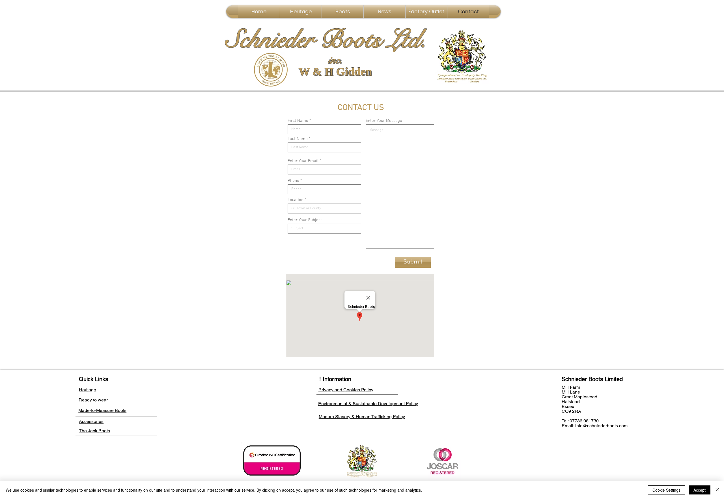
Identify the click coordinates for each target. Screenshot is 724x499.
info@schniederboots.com (601, 425)
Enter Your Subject (305, 220)
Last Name (298, 139)
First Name (298, 121)
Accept (699, 490)
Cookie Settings (666, 490)
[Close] (717, 489)
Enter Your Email (303, 161)
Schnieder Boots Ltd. (326, 39)
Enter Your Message (384, 121)
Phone (293, 181)
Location (295, 200)
